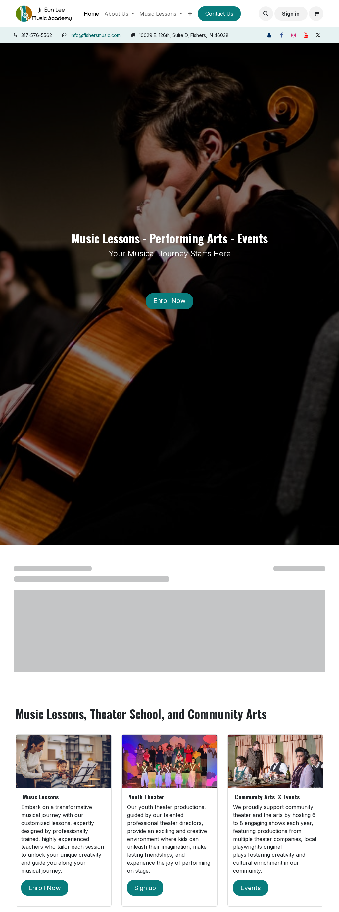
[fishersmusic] (269, 35)
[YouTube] (306, 35)
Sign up (145, 888)
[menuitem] (91, 13)
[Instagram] (293, 35)
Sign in (291, 13)
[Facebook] (281, 35)
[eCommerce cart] (316, 13)
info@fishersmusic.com (96, 35)
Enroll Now (169, 301)
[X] (318, 35)
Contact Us (219, 13)
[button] (266, 13)
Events (250, 888)
